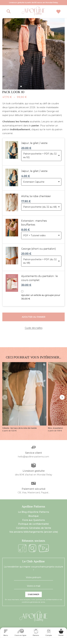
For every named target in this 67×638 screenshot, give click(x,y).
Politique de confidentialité (33, 524)
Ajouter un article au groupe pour (40, 297)
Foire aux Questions (33, 520)
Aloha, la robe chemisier (36, 196)
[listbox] (41, 155)
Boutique (33, 516)
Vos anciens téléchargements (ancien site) (33, 531)
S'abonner (33, 594)
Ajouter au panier (33, 317)
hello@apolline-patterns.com (33, 456)
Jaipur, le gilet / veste (34, 143)
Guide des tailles (33, 328)
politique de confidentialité (46, 600)
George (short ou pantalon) (38, 248)
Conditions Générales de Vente (33, 528)
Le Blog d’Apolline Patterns (33, 512)
